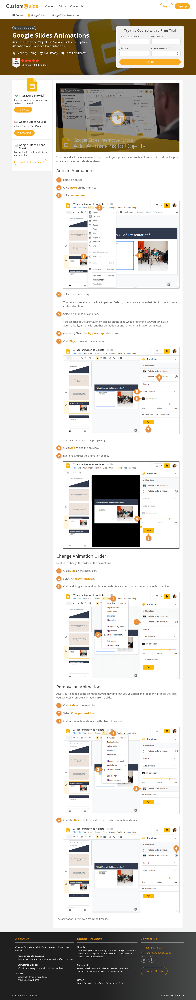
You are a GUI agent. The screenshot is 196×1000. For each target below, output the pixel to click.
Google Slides (38, 15)
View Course (24, 132)
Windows (112, 971)
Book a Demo (154, 971)
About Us (22, 939)
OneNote (123, 968)
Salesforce (99, 983)
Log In (166, 6)
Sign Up (182, 6)
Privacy (180, 995)
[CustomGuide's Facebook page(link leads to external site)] (152, 959)
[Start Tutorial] (117, 117)
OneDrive (112, 968)
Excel (87, 968)
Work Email (158, 37)
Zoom (121, 983)
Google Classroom (126, 950)
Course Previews (89, 939)
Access (80, 968)
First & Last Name (129, 37)
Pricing (62, 6)
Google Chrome (109, 950)
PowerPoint (92, 971)
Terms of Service (164, 995)
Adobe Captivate (84, 983)
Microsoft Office (99, 968)
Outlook (81, 971)
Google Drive (96, 953)
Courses (50, 6)
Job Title (124, 48)
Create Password (160, 48)
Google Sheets (125, 953)
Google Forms (110, 953)
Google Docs (82, 953)
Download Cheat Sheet (31, 162)
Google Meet (97, 956)
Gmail (79, 950)
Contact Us (76, 6)
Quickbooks (111, 983)
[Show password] (177, 53)
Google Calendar (91, 950)
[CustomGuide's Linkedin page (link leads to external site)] (144, 959)
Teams (103, 971)
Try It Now (23, 109)
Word (120, 971)
